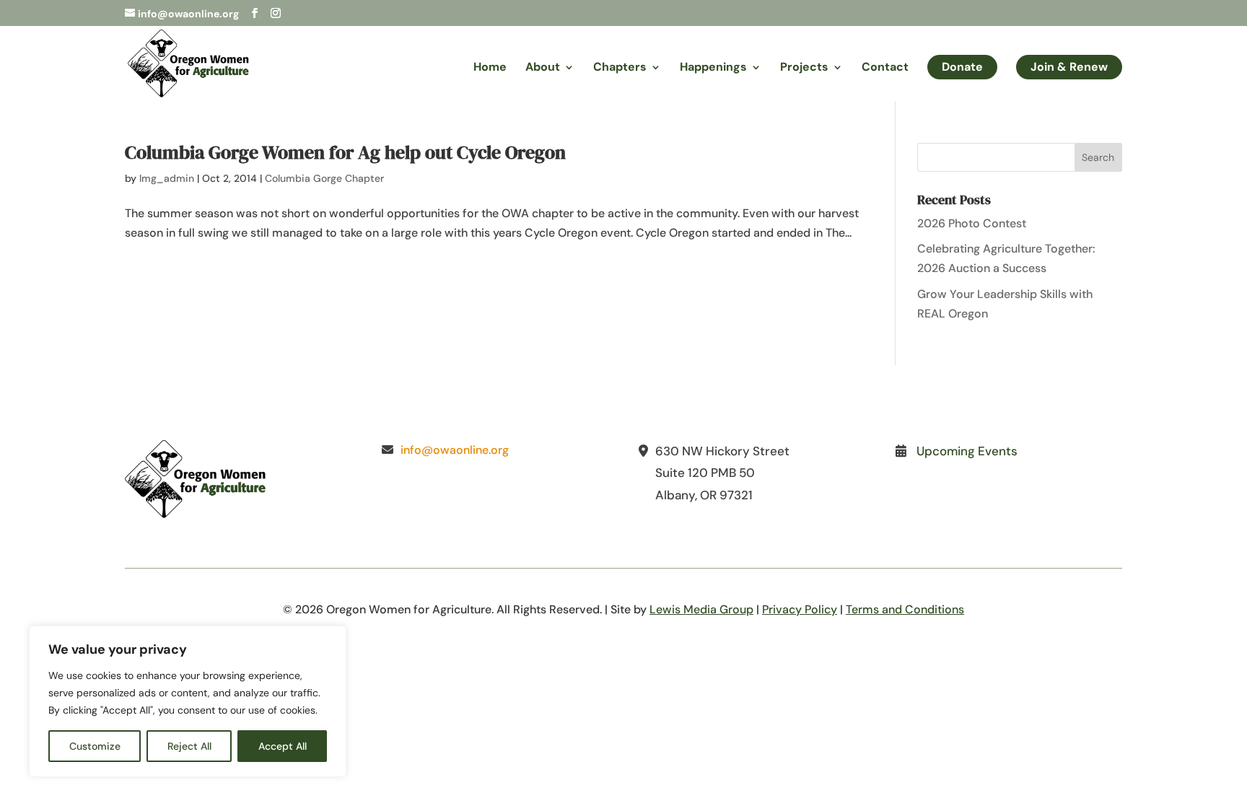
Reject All (189, 746)
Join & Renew (1069, 66)
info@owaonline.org (455, 449)
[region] (187, 701)
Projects (804, 68)
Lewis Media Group (701, 609)
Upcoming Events (967, 451)
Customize (95, 746)
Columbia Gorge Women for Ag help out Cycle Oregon (345, 152)
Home (490, 68)
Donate (962, 66)
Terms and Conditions (905, 609)
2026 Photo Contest (971, 223)
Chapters (620, 68)
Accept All (282, 746)
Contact (885, 68)
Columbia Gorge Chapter (324, 178)
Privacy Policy (799, 609)
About (542, 68)
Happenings (713, 68)
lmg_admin (166, 178)
